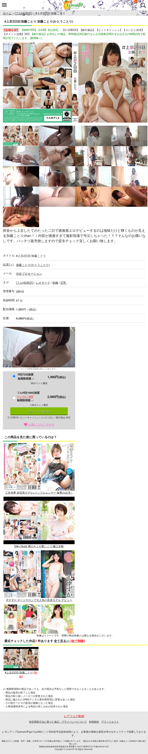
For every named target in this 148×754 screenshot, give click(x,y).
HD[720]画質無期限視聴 (26, 376)
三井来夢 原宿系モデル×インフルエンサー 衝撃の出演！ (39, 492)
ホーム (7, 13)
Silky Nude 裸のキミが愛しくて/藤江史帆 (39, 546)
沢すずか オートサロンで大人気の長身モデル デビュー (39, 600)
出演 (8, 264)
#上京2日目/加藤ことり (19, 672)
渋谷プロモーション (29, 274)
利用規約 (94, 721)
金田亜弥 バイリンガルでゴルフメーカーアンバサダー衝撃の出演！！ (39, 655)
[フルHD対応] (23, 13)
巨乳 (63, 283)
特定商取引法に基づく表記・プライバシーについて (58, 721)
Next (142, 83)
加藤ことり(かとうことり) (33, 265)
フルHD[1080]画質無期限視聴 (28, 396)
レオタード (43, 283)
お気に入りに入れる (41, 424)
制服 (55, 283)
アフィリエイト (110, 721)
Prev (8, 83)
